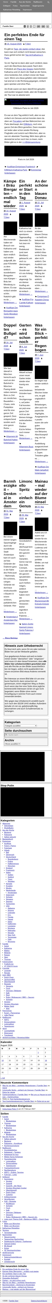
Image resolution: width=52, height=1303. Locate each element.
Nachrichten (25, 6)
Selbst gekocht (10, 837)
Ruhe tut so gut (43, 1101)
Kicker (6, 1248)
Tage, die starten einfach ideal (27, 49)
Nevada (11, 933)
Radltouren (37, 2)
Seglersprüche (38, 6)
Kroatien (9, 886)
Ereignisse (20, 167)
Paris (25, 170)
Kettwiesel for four (11, 1154)
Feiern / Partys (10, 846)
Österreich (10, 895)
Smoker (7, 1002)
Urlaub (6, 850)
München (11, 866)
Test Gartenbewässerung (20, 1099)
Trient (10, 879)
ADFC (6, 1020)
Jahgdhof (44, 470)
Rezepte (7, 984)
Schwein (9, 999)
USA (7, 906)
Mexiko (9, 888)
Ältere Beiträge (10, 638)
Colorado (11, 913)
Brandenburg (13, 859)
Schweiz (9, 897)
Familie (13, 2)
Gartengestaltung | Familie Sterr (15, 1095)
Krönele (45, 604)
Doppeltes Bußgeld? (10, 331)
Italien (24, 624)
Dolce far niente (8, 1092)
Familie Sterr (13, 1301)
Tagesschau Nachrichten (14, 1239)
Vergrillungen (9, 1199)
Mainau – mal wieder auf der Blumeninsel (41, 491)
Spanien (9, 901)
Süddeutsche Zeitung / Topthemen (18, 1241)
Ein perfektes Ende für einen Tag (15, 1269)
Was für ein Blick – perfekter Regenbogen (41, 337)
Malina (6, 951)
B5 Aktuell (8, 1246)
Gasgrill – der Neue (13, 1186)
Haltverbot (16, 440)
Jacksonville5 (9, 979)
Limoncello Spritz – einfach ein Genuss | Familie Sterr (23, 1090)
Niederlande (11, 890)
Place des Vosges (25, 69)
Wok (7, 1008)
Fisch (8, 988)
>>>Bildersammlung (31, 142)
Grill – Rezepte (10, 1201)
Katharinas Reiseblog (11, 10)
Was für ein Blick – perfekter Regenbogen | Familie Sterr (24, 1086)
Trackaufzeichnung (11, 1168)
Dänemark (10, 855)
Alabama (11, 908)
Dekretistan (8, 826)
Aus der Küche (25, 2)
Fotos (15, 6)
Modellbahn (9, 828)
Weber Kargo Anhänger (13, 1157)
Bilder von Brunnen (11, 1226)
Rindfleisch (10, 1204)
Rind (8, 995)
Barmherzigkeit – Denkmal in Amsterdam (10, 493)
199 (38, 26)
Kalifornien (12, 924)
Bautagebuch (7, 839)
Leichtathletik (9, 1031)
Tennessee (12, 937)
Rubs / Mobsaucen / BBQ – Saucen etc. (22, 1217)
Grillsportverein (10, 1197)
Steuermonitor (10, 1237)
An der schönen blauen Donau (14, 1276)
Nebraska (11, 930)
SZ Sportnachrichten (12, 1250)
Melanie (7, 953)
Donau (46, 300)
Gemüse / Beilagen (13, 991)
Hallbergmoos (13, 864)
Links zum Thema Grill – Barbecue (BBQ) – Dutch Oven (26, 1219)
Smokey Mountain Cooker (16, 1188)
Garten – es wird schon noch (25, 333)
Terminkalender (10, 1233)
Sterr (6, 957)
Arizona (11, 910)
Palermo (28, 630)
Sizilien (31, 624)
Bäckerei (7, 832)
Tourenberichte (10, 1159)
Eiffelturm (28, 124)
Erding (10, 861)
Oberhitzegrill (9, 982)
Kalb (7, 993)
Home (5, 2)
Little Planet (9, 1015)
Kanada (9, 884)
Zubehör (9, 1195)
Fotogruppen (7, 962)
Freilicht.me (9, 964)
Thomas (7, 959)
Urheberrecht (9, 1262)
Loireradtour (9, 1024)
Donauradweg (9, 1022)
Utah (9, 939)
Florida (10, 917)
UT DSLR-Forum (11, 966)
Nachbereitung (10, 1170)
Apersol (22, 627)
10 (3, 1060)
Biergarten (8, 311)
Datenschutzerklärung (13, 1257)
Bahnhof (7, 440)
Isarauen (17, 311)
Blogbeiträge (11, 1121)
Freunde (5, 968)
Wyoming (11, 942)
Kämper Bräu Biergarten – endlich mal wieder (10, 193)
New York (11, 935)
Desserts (9, 986)
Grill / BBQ (6, 975)
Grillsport (6, 6)
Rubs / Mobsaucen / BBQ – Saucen (20, 997)
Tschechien (10, 904)
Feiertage (8, 848)
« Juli (3, 1078)
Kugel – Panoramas (12, 1013)
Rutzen (7, 955)
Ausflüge (11, 167)
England (9, 868)
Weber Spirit (9, 1006)
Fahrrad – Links (10, 1175)
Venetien (11, 881)
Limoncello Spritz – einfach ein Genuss (26, 495)
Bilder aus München (12, 1224)
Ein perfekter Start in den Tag (26, 189)
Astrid (6, 946)
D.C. (9, 915)
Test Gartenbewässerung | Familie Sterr (18, 1101)
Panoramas (7, 1011)
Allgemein (10, 436)
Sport (4, 1028)
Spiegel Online (10, 1244)
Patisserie (8, 835)
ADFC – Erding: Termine (14, 1172)
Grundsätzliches (10, 1150)
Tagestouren (9, 1026)
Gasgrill (9, 1183)
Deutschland (11, 857)
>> (47, 26)
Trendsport (8, 1035)
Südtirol (11, 877)
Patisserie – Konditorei (13, 1143)
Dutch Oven (9, 977)
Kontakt (7, 1259)
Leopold (7, 971)
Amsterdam (11, 617)
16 (46, 1060)
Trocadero (17, 121)
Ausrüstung (8, 1179)
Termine (5, 1230)
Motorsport (8, 1033)
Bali (7, 852)
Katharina (17, 170)
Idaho (10, 922)
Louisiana (11, 926)
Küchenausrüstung (11, 1146)
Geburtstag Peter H (10, 1109)
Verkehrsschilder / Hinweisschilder (16, 1037)
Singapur (9, 899)
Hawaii (10, 919)
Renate (7, 973)
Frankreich (30, 167)
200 (43, 26)
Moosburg (13, 314)
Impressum (27, 10)
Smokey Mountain (11, 1004)
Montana (11, 928)
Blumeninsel (40, 601)
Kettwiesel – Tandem (12, 1152)
